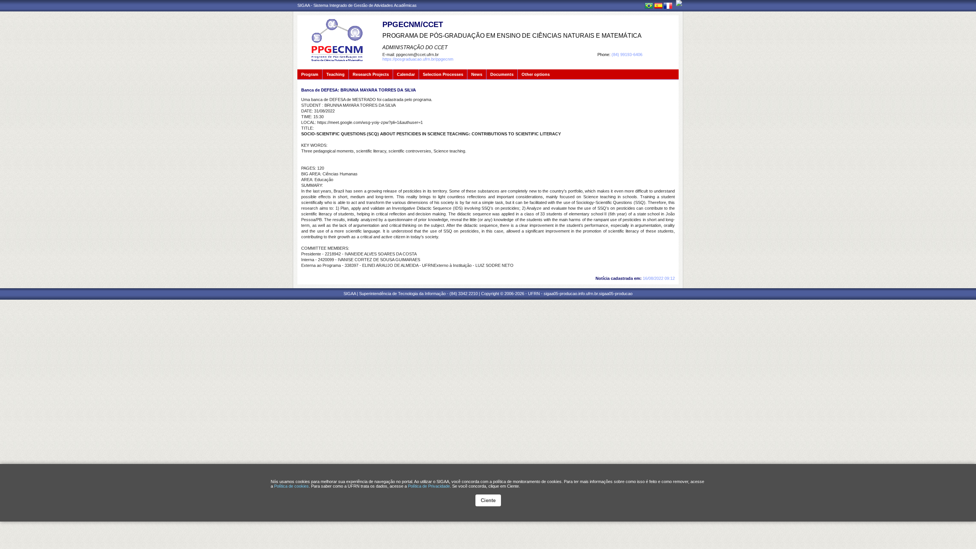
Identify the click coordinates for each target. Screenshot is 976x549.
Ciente (488, 500)
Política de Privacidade (429, 486)
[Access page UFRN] (679, 3)
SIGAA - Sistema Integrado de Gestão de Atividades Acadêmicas (357, 5)
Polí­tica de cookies (291, 486)
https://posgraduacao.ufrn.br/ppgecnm (417, 59)
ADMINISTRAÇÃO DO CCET (415, 47)
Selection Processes (443, 74)
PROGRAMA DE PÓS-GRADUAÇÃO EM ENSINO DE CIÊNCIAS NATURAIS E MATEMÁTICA (512, 35)
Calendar (406, 74)
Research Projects (371, 74)
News (476, 74)
